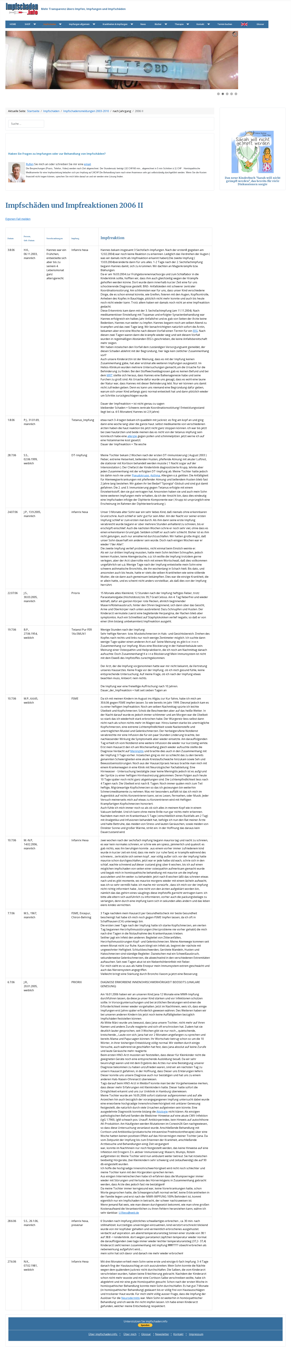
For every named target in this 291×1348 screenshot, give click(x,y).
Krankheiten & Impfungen (115, 24)
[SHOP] (34, 24)
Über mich (129, 1334)
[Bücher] (165, 24)
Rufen (30, 164)
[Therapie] (187, 24)
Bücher (158, 24)
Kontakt (200, 24)
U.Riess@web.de (129, 1213)
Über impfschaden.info (103, 1334)
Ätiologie (162, 1111)
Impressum (196, 1334)
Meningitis (137, 751)
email (87, 164)
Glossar (260, 24)
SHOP (27, 24)
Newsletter (162, 1334)
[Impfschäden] (60, 24)
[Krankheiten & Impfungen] (131, 24)
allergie (132, 436)
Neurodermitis (130, 1298)
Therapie (179, 24)
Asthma (155, 475)
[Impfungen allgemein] (93, 24)
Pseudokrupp (140, 475)
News (143, 24)
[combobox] (26, 124)
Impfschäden (49, 24)
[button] (227, 60)
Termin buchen (224, 24)
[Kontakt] (208, 24)
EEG (195, 331)
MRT (110, 375)
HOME (13, 24)
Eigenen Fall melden (17, 219)
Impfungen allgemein (79, 24)
